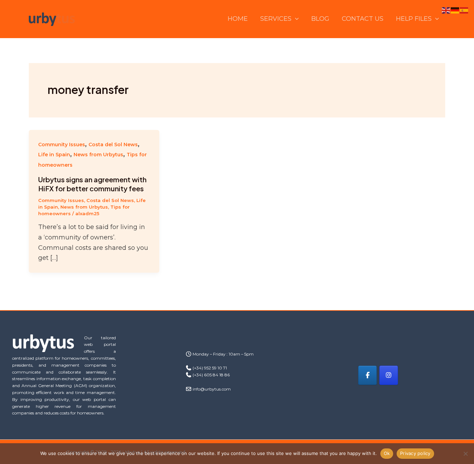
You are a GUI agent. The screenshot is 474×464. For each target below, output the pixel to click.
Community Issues (61, 144)
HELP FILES (414, 19)
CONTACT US (362, 19)
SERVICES (275, 19)
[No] (465, 453)
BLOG (320, 19)
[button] (295, 19)
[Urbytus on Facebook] (367, 375)
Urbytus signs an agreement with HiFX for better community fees (92, 184)
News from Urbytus (98, 154)
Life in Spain (54, 154)
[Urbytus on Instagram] (388, 375)
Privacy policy (415, 453)
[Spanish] (464, 10)
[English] (446, 10)
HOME (238, 19)
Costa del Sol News (113, 144)
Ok (387, 453)
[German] (455, 10)
